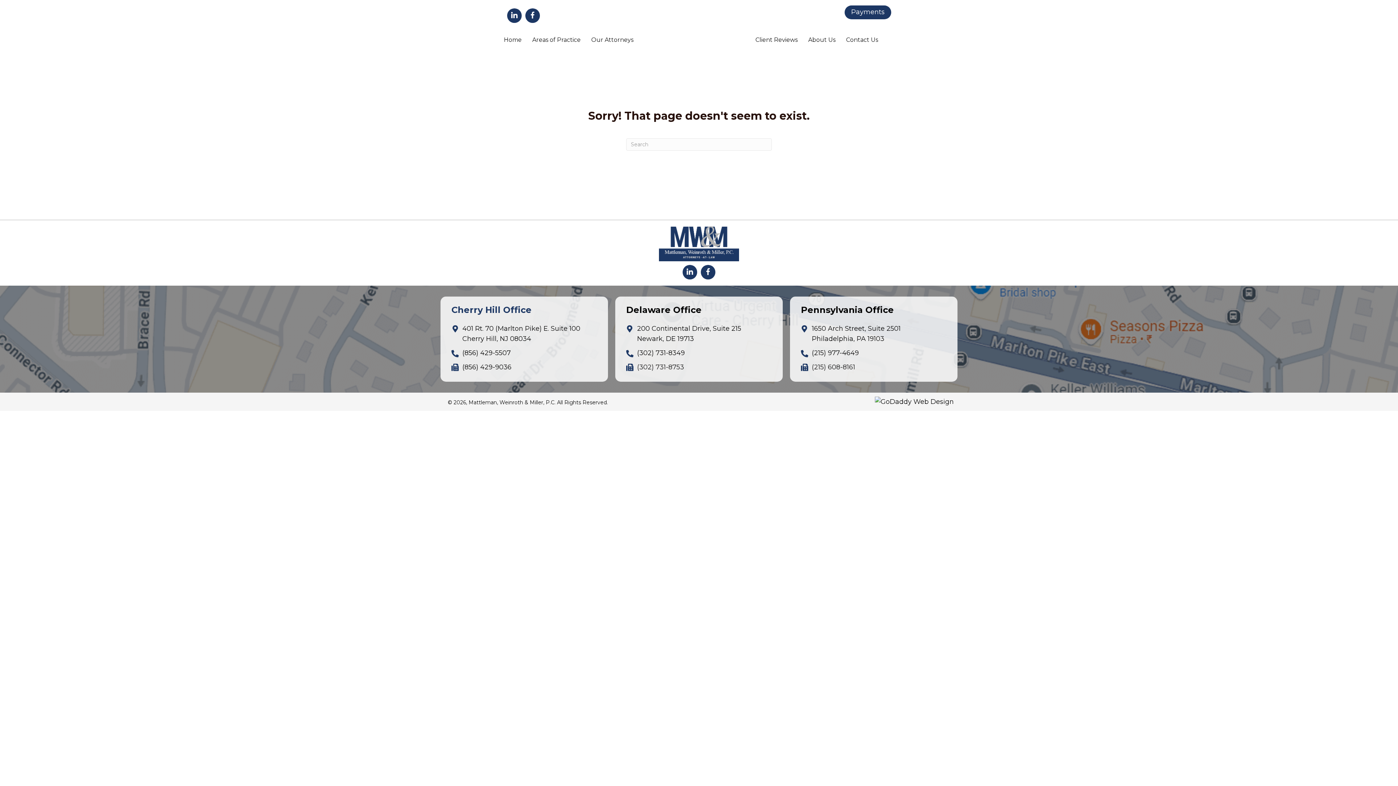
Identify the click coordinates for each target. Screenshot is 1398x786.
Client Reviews (776, 39)
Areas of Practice (556, 39)
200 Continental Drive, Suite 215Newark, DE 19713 (689, 334)
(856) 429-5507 (486, 353)
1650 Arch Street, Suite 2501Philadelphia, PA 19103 (856, 334)
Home (513, 39)
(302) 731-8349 (661, 353)
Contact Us (862, 39)
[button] (514, 15)
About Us (822, 39)
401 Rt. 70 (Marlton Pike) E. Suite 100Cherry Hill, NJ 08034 (521, 334)
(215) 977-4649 (835, 353)
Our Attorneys (612, 39)
